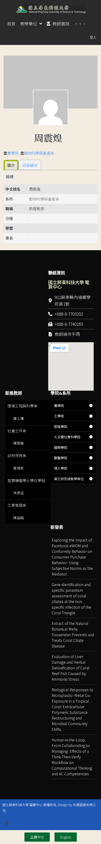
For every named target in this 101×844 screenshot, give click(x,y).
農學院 (13, 153)
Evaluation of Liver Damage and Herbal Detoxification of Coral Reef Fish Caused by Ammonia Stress (70, 668)
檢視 (9, 176)
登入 (93, 37)
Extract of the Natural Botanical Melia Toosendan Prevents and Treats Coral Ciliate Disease (73, 634)
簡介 (11, 165)
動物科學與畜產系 (39, 153)
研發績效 (29, 165)
